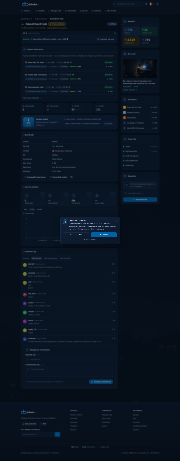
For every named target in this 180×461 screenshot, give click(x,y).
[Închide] (117, 220)
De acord (104, 235)
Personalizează (90, 240)
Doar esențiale (76, 235)
